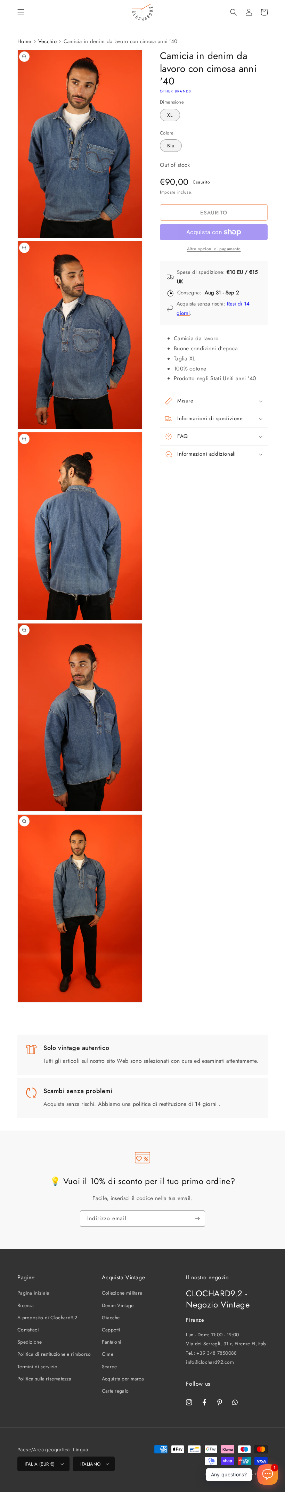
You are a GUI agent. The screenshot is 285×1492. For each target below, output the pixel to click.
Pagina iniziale (33, 1292)
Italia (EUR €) (40, 1464)
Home (24, 41)
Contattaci (28, 1329)
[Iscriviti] (197, 1218)
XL (170, 115)
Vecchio (47, 41)
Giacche (111, 1317)
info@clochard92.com (210, 1362)
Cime (107, 1354)
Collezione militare (122, 1292)
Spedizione (29, 1341)
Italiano (90, 1464)
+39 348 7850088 (216, 1353)
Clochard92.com (236, 1474)
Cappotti (111, 1329)
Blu (170, 145)
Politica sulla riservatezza (44, 1378)
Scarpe (109, 1366)
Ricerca (25, 1305)
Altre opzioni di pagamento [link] (214, 249)
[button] (20, 12)
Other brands (175, 91)
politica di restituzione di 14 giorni (175, 1104)
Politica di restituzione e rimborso (54, 1354)
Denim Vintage (118, 1305)
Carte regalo (115, 1390)
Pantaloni (112, 1341)
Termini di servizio (37, 1366)
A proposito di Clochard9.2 (47, 1317)
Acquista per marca (123, 1378)
